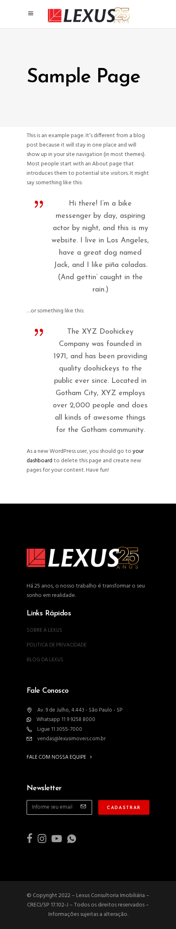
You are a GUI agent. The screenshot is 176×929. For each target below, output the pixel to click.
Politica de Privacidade (56, 645)
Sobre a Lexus (44, 630)
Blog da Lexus (45, 659)
